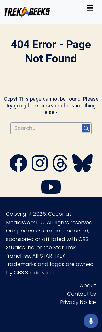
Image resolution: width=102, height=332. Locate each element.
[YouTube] (51, 192)
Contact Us (81, 293)
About (88, 285)
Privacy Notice (78, 302)
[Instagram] (40, 169)
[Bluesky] (82, 169)
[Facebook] (18, 169)
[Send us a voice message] (91, 321)
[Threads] (60, 169)
